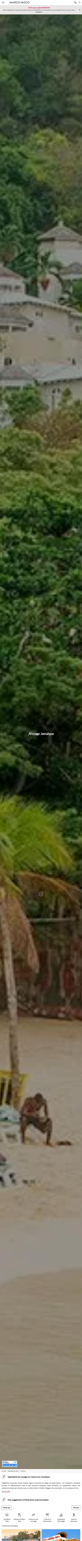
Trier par (76, 1508)
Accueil (4, 1471)
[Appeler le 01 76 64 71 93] (75, 2)
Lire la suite (6, 1491)
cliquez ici (39, 12)
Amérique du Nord (13, 1471)
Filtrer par (6, 1508)
